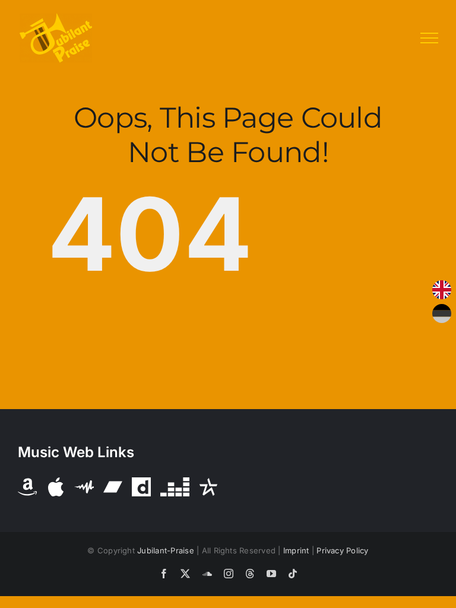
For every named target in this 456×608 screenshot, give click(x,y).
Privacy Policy (342, 550)
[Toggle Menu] (429, 38)
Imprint (296, 550)
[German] (441, 313)
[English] (441, 289)
